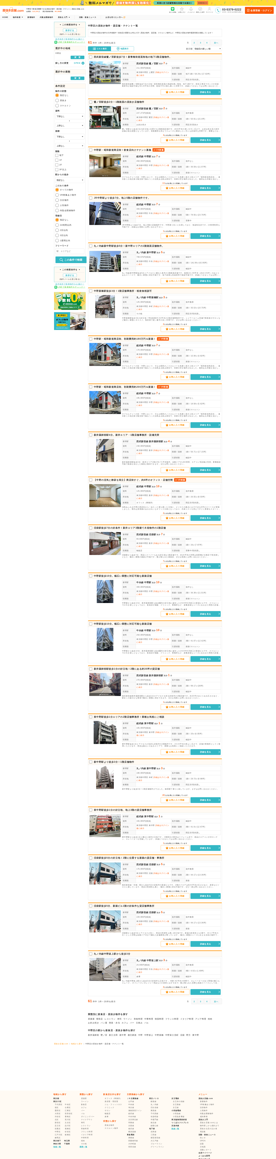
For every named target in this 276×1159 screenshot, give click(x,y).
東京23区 (57, 1101)
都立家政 (132, 1035)
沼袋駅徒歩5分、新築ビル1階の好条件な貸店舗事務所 (124, 906)
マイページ (209, 12)
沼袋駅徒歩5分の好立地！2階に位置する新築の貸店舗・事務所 (129, 858)
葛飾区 (68, 1129)
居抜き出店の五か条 (208, 1129)
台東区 (68, 1107)
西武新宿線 (142, 63)
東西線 (153, 1111)
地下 (61, 155)
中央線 (140, 582)
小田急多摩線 (178, 1117)
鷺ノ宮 (104, 1035)
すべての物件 (66, 190)
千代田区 (59, 1104)
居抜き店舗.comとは (209, 1123)
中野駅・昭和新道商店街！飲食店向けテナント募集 (122, 150)
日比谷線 (154, 1107)
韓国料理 (159, 1019)
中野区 (58, 1132)
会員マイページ (205, 1153)
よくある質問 (204, 1156)
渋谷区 (58, 1117)
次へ (216, 43)
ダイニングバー (88, 1117)
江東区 (68, 1111)
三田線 (153, 1135)
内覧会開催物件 (67, 210)
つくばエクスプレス (180, 1123)
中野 (140, 1035)
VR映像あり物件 (68, 195)
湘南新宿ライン (135, 1111)
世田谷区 (69, 1114)
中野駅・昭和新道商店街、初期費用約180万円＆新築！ (125, 339)
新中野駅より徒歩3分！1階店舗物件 (114, 762)
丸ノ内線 (141, 252)
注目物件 (64, 200)
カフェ (125, 1023)
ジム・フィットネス (113, 1104)
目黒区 (58, 1129)
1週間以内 (65, 240)
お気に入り (181, 12)
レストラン (110, 1019)
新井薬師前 (93, 1035)
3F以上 (63, 169)
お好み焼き (141, 125)
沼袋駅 (152, 534)
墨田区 (58, 1111)
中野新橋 (159, 1035)
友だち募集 (172, 12)
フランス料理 (172, 1019)
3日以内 (64, 235)
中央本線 (132, 1117)
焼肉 (210, 1019)
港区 (57, 1107)
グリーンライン (157, 1147)
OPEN (203, 1141)
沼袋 (182, 1035)
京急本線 (175, 1126)
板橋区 (68, 1135)
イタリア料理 (186, 1019)
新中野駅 (151, 252)
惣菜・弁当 (114, 1023)
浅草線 (153, 1132)
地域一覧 (57, 1147)
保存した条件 (200, 12)
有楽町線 (154, 1117)
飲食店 (84, 1104)
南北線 (153, 1123)
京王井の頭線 (178, 1101)
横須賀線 (132, 1132)
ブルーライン (156, 1144)
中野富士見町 (172, 1035)
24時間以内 (65, 225)
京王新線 (177, 1104)
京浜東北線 (133, 1120)
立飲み (139, 1023)
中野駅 (147, 156)
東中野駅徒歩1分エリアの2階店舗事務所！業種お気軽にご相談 (129, 717)
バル (146, 1023)
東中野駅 (149, 723)
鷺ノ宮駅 (154, 63)
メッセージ (191, 12)
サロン (107, 1111)
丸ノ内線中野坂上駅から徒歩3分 (112, 954)
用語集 (203, 1132)
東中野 (195, 1035)
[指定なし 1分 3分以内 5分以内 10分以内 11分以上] (69, 180)
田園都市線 (133, 1141)
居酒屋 (91, 1019)
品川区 (68, 1126)
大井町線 (132, 1144)
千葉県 (67, 1144)
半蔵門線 (154, 1120)
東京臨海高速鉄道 (179, 1120)
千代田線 (154, 1114)
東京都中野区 (142, 72)
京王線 (176, 1107)
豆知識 (203, 1147)
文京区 (68, 1123)
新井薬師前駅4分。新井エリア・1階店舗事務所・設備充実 (126, 435)
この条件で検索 (73, 259)
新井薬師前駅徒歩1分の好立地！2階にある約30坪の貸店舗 (127, 669)
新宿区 (58, 1123)
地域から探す (77, 1044)
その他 (139, 314)
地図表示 (124, 48)
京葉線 (131, 1126)
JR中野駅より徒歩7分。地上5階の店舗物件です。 (122, 198)
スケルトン (65, 105)
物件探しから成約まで (209, 1126)
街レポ (203, 1138)
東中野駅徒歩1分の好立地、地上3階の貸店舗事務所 (123, 810)
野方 (188, 1035)
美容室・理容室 (111, 1101)
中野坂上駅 (153, 960)
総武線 (140, 156)
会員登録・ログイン (261, 10)
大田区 (58, 1114)
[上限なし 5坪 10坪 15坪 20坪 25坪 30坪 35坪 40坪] (69, 146)
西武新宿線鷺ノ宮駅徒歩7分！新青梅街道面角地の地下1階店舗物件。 (133, 57)
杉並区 (68, 1132)
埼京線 (131, 1107)
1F (60, 160)
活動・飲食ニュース (207, 1135)
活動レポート (205, 1150)
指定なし (64, 95)
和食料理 (138, 1019)
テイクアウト (87, 1120)
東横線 (131, 1138)
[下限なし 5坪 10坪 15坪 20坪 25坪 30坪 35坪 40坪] (69, 137)
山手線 (131, 1101)
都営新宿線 (155, 1138)
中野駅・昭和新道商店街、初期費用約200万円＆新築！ (125, 387)
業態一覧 (83, 1147)
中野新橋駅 (153, 297)
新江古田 (113, 1035)
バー (132, 1023)
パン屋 (104, 1023)
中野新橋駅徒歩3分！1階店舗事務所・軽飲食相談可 (123, 291)
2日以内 (64, 230)
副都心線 (154, 1126)
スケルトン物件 (111, 1128)
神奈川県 (57, 1144)
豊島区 (68, 1117)
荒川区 (68, 1120)
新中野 (122, 1035)
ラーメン (127, 1019)
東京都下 (57, 1141)
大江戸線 (154, 1141)
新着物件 (204, 1101)
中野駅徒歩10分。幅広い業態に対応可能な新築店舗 (123, 576)
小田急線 (177, 1114)
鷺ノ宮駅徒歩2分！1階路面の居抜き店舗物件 (119, 102)
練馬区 (58, 1138)
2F (60, 165)
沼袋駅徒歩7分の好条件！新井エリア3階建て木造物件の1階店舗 (130, 528)
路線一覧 (175, 1129)
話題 (202, 1144)
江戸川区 (59, 1135)
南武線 (131, 1129)
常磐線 (131, 1123)
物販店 (139, 551)
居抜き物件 (109, 1125)
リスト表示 (102, 48)
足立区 (58, 1126)
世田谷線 (132, 1147)
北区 (57, 1120)
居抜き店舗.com (61, 1044)
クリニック (109, 1107)
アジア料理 (200, 1019)
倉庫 (138, 976)
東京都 (56, 1098)
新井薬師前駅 (156, 441)
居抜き (63, 100)
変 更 (77, 57)
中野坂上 (148, 1035)
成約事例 (204, 1117)
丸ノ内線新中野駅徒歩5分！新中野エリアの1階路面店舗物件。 (129, 246)
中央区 (68, 1104)
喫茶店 (99, 1019)
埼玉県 (67, 1141)
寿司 (119, 1019)
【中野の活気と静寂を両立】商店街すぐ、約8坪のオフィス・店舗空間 (133, 480)
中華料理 (148, 1019)
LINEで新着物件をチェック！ (71, 42)
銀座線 (153, 1101)
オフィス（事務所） (145, 503)
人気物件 (64, 205)
